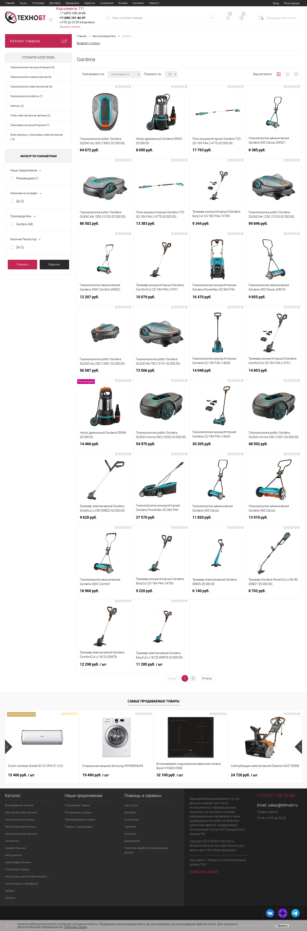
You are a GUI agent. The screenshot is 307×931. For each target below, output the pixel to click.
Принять (282, 925)
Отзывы (123, 3)
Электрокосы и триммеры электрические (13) (36, 137)
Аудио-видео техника (18, 862)
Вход (276, 3)
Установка (38, 3)
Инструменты (13, 855)
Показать (22, 264)
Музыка (10, 897)
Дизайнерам (132, 840)
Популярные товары (77, 805)
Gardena (24, 224)
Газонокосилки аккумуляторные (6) (32, 67)
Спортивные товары (17, 869)
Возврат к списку (88, 43)
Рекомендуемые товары (80, 819)
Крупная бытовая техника (21, 812)
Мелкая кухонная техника (21, 833)
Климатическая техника (20, 819)
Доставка (54, 3)
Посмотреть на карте (203, 871)
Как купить (131, 805)
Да (20, 201)
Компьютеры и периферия (21, 883)
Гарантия (89, 3)
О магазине (106, 3)
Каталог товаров (25, 41)
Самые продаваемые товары (153, 701)
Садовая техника (15, 848)
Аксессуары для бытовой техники (26, 876)
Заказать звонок (70, 26)
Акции (23, 3)
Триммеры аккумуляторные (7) (29, 125)
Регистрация (291, 3)
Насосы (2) (17, 105)
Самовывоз (72, 3)
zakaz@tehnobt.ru (283, 805)
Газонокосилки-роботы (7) (26, 96)
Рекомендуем (27, 178)
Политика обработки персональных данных (146, 850)
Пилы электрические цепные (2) (30, 115)
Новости (154, 3)
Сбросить (54, 264)
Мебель (10, 890)
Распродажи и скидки (78, 812)
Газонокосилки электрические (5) (31, 86)
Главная (10, 3)
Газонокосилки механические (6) (30, 76)
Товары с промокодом (79, 826)
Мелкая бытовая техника (20, 826)
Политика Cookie (75, 927)
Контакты (138, 3)
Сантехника (12, 840)
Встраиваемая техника (19, 805)
